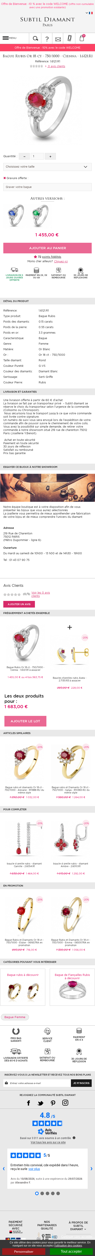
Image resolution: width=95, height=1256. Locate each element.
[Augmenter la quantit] (50, 156)
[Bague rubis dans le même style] (23, 991)
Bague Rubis (47, 316)
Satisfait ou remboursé (18, 449)
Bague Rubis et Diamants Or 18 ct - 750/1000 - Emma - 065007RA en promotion (70, 942)
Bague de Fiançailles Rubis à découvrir (72, 976)
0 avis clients (56, 66)
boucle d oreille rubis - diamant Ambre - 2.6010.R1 (70, 865)
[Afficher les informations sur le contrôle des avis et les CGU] (74, 1137)
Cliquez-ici (61, 261)
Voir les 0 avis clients (40, 594)
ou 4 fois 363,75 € (32, 677)
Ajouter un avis (19, 604)
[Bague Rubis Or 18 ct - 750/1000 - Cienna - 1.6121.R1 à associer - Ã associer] (25, 643)
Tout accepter (71, 1251)
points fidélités (51, 256)
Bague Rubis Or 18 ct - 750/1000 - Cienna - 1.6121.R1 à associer (25, 668)
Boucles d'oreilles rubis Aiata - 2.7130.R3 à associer (69, 679)
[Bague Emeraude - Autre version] (40, 216)
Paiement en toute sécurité (21, 443)
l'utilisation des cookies (68, 1245)
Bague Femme (14, 1017)
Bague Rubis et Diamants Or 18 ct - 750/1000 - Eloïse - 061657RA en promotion (24, 942)
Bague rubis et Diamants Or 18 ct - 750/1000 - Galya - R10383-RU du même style (71, 790)
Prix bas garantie (14, 453)
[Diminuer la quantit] (24, 156)
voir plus (34, 1169)
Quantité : (10, 156)
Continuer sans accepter (78, 1236)
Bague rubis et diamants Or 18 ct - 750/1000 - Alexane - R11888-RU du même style (24, 790)
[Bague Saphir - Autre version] (15, 216)
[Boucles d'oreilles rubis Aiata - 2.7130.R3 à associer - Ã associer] (69, 654)
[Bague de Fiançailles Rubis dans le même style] (72, 989)
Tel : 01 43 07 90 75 (16, 560)
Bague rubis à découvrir (23, 975)
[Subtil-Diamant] (47, 21)
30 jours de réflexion (16, 446)
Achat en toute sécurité (19, 440)
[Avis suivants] (91, 1169)
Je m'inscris (81, 1083)
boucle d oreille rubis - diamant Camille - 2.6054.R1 (24, 865)
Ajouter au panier (47, 248)
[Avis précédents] (3, 1169)
